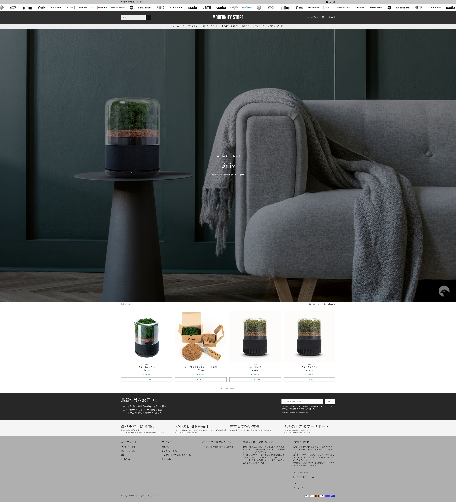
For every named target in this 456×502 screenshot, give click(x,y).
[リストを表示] (314, 304)
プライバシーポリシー (171, 451)
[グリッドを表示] (309, 304)
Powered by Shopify (155, 496)
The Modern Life (128, 451)
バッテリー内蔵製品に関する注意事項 (217, 447)
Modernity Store (140, 496)
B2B (122, 455)
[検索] (148, 17)
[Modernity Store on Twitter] (330, 2)
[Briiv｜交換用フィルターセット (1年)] (201, 336)
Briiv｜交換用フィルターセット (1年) (201, 367)
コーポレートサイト (129, 447)
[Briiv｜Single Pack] (146, 336)
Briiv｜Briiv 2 (255, 367)
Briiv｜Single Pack (147, 367)
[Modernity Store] (228, 17)
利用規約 (165, 447)
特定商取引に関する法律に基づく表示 (177, 455)
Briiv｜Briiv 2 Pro (309, 367)
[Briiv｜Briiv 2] (255, 336)
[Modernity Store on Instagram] (333, 2)
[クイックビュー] (169, 313)
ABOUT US (125, 459)
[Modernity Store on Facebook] (327, 2)
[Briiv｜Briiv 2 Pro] (309, 336)
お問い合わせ (167, 459)
